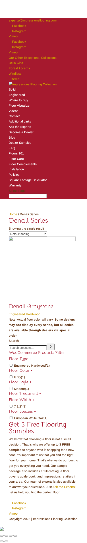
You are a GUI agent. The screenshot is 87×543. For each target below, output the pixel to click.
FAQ (12, 148)
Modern (21, 389)
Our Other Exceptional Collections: (33, 57)
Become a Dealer (21, 132)
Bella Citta (16, 63)
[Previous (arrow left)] (2, 541)
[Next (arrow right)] (6, 541)
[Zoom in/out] (15, 536)
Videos (13, 111)
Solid (12, 89)
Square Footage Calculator (28, 180)
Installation (16, 169)
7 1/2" (20, 406)
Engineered (17, 95)
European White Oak (31, 418)
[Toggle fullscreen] (10, 536)
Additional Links (20, 121)
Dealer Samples (20, 142)
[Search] (51, 347)
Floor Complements (23, 164)
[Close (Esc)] (2, 536)
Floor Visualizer (20, 105)
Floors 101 (16, 153)
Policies (14, 174)
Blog (12, 137)
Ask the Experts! (64, 487)
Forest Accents (19, 68)
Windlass (15, 73)
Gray (19, 377)
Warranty (15, 185)
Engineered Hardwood (32, 365)
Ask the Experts (20, 127)
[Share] (6, 536)
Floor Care (16, 159)
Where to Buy (18, 100)
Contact (14, 116)
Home (13, 214)
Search (14, 340)
